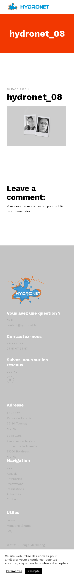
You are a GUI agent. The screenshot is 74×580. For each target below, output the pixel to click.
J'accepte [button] (34, 571)
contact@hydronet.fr (22, 325)
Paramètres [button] (14, 571)
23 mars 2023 (17, 89)
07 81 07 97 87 (17, 348)
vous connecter (35, 206)
